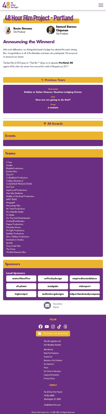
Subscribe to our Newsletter (55, 333)
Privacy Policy (49, 378)
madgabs (53, 286)
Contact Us (48, 357)
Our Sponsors (49, 364)
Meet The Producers (51, 353)
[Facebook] (41, 327)
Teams (10, 153)
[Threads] (65, 327)
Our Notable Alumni (52, 345)
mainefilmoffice (21, 278)
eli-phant (21, 286)
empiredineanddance (84, 278)
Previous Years (55, 80)
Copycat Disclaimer (51, 375)
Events (10, 136)
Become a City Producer (53, 360)
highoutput (21, 294)
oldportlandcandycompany (84, 294)
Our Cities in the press (52, 371)
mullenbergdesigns (53, 294)
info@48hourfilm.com (52, 405)
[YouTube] (47, 327)
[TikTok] (59, 327)
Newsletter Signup (57, 305)
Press (46, 368)
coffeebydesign (53, 278)
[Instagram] (53, 327)
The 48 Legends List (52, 341)
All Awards (55, 123)
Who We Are (48, 349)
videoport (84, 286)
